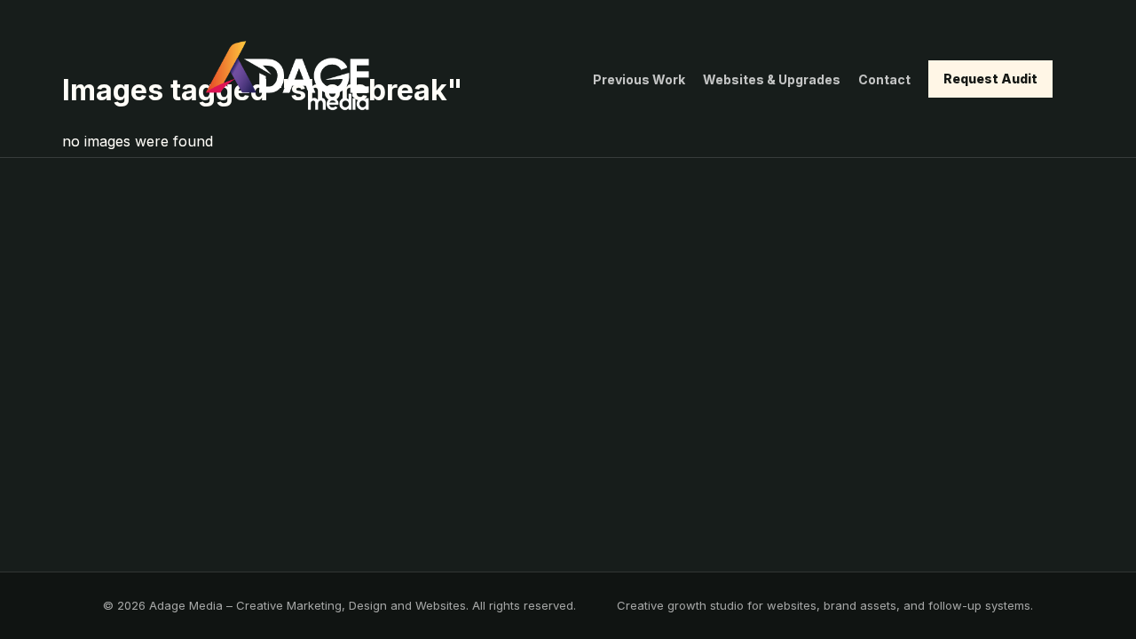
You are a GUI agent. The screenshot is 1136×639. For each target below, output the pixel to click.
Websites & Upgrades (771, 79)
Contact (884, 79)
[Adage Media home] (287, 78)
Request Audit (990, 78)
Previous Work (639, 79)
